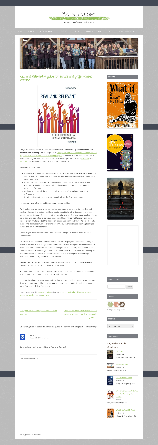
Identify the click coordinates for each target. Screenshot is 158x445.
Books (64, 31)
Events (89, 31)
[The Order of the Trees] (111, 381)
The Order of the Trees (124, 377)
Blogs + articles (47, 31)
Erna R (33, 335)
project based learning (76, 292)
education (47, 292)
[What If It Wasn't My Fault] (111, 414)
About (31, 31)
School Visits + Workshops (122, 31)
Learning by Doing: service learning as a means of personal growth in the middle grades (80, 314)
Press (100, 31)
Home (20, 31)
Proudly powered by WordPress (30, 435)
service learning (32, 295)
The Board (119, 351)
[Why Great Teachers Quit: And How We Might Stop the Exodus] (111, 394)
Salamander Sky (122, 364)
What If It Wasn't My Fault (125, 410)
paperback (24, 161)
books (40, 292)
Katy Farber (79, 14)
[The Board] (111, 355)
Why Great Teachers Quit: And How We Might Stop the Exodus (127, 394)
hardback (85, 158)
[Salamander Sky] (111, 366)
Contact (77, 31)
